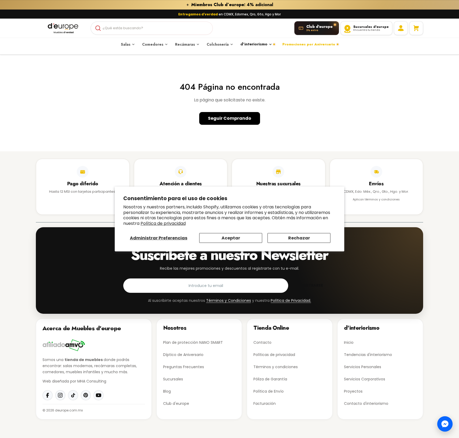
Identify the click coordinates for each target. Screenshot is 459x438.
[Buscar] (98, 28)
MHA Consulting (91, 381)
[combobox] (151, 28)
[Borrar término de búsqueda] (206, 28)
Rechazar (299, 238)
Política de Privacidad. (291, 300)
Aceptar (231, 238)
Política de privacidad (163, 223)
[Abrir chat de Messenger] (445, 424)
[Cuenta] (401, 28)
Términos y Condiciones (228, 300)
